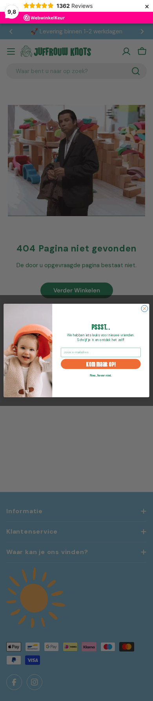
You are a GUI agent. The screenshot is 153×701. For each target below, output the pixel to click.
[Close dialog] (144, 308)
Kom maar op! (100, 364)
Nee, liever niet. (100, 375)
